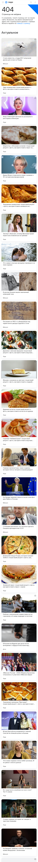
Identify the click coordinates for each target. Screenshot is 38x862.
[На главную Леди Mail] (10, 2)
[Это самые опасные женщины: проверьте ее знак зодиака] (19, 257)
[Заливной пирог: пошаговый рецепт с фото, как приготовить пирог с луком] (19, 579)
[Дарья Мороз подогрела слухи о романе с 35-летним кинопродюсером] (19, 169)
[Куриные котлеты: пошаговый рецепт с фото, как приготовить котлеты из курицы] (19, 403)
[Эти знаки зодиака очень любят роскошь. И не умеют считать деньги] (19, 754)
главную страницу (23, 23)
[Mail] (6, 2)
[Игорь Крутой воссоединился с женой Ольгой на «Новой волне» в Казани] (19, 725)
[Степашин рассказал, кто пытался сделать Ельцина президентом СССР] (19, 520)
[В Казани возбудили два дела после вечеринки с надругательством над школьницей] (19, 637)
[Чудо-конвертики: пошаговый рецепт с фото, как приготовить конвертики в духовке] (19, 81)
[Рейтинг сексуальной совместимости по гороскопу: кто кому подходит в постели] (19, 608)
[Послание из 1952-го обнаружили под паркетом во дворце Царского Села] (19, 315)
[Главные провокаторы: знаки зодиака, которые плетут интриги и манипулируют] (19, 461)
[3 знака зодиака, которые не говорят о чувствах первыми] (19, 813)
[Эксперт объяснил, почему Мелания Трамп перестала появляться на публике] (19, 227)
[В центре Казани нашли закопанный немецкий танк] (19, 286)
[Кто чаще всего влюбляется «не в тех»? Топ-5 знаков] (19, 784)
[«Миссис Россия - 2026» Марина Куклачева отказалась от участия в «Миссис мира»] (19, 666)
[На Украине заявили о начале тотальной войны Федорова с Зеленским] (19, 842)
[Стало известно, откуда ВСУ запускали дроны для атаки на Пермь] (19, 52)
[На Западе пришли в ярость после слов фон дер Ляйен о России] (19, 491)
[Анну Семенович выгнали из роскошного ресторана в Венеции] (19, 110)
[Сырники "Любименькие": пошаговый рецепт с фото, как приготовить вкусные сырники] (19, 432)
